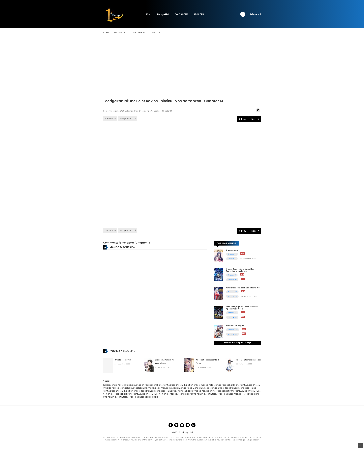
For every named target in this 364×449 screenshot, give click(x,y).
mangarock (154, 387)
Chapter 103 (232, 292)
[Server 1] (110, 118)
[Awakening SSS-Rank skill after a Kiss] (218, 293)
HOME (148, 14)
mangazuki (166, 387)
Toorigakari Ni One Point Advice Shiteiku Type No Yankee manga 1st (211, 393)
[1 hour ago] (242, 274)
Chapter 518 (232, 313)
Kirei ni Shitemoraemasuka (248, 360)
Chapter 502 (233, 334)
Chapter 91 (232, 275)
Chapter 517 (232, 317)
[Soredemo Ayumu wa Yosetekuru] (149, 365)
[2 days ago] (244, 333)
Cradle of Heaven (122, 360)
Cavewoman (232, 250)
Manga (129, 384)
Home (106, 111)
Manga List (163, 14)
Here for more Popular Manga (237, 342)
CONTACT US (181, 14)
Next (254, 119)
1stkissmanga (110, 384)
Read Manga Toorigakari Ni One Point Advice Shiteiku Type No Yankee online (178, 390)
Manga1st (125, 387)
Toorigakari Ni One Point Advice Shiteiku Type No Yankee (135, 111)
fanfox (121, 384)
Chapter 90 (232, 279)
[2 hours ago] (243, 312)
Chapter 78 (232, 254)
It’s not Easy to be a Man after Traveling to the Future (240, 270)
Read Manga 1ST (195, 387)
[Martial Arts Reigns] (218, 331)
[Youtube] (182, 425)
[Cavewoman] (218, 255)
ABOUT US (199, 14)
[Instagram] (193, 425)
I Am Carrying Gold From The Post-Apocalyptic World (242, 307)
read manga (179, 387)
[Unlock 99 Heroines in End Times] (189, 365)
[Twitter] (176, 425)
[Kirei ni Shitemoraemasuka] (230, 365)
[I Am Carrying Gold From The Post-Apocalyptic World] (218, 312)
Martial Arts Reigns (235, 325)
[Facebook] (170, 425)
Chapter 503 (233, 330)
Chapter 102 (232, 296)
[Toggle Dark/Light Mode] (258, 110)
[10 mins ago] (242, 253)
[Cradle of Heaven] (108, 365)
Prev (243, 119)
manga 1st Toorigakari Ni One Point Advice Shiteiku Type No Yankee (167, 384)
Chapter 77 (232, 258)
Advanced (255, 14)
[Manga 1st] (113, 14)
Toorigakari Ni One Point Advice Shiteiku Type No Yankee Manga (145, 393)
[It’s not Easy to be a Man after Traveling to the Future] (218, 274)
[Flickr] (188, 425)
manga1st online (139, 387)
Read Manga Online (214, 387)
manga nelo (207, 384)
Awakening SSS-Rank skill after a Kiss (243, 288)
